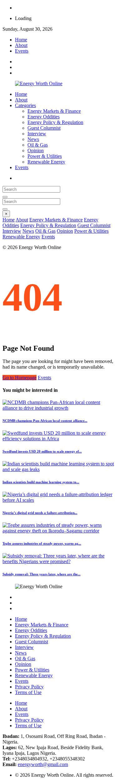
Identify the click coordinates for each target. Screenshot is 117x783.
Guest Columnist (44, 128)
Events (21, 51)
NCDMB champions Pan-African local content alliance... (44, 421)
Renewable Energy (46, 161)
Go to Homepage (19, 377)
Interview (36, 133)
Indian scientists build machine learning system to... (40, 482)
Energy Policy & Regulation (55, 122)
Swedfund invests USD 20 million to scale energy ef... (42, 451)
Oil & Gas (37, 145)
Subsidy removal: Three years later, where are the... (41, 574)
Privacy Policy (29, 686)
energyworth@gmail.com (43, 764)
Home (21, 39)
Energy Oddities (43, 116)
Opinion (35, 150)
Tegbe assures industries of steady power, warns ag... (41, 543)
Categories (25, 105)
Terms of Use (28, 692)
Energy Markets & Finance (54, 111)
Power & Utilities (44, 156)
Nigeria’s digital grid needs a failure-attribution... (39, 513)
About (21, 45)
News (33, 139)
